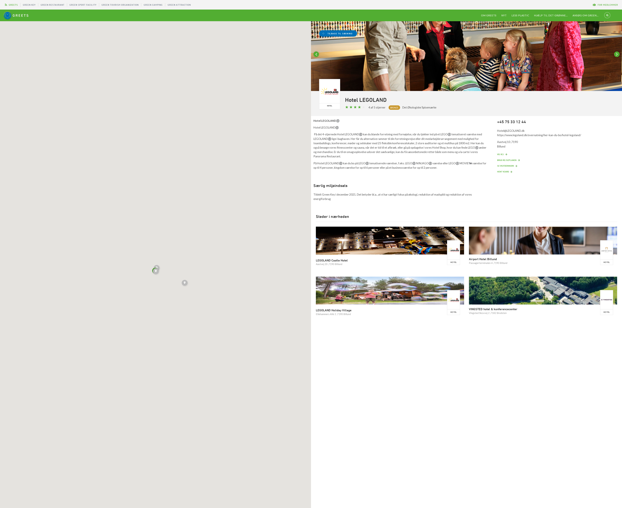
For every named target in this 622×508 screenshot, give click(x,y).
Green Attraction (179, 4)
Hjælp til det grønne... (551, 15)
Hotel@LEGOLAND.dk (511, 130)
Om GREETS (488, 15)
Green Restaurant (52, 4)
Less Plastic (520, 15)
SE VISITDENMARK (505, 165)
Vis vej (500, 154)
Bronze (394, 107)
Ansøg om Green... (586, 15)
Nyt (504, 15)
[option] (466, 60)
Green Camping (153, 4)
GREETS (13, 4)
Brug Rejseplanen (507, 160)
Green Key (29, 4)
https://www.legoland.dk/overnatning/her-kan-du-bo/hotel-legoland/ (539, 135)
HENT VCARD (503, 171)
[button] (156, 272)
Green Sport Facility (83, 4)
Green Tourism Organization (120, 4)
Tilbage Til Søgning (340, 33)
